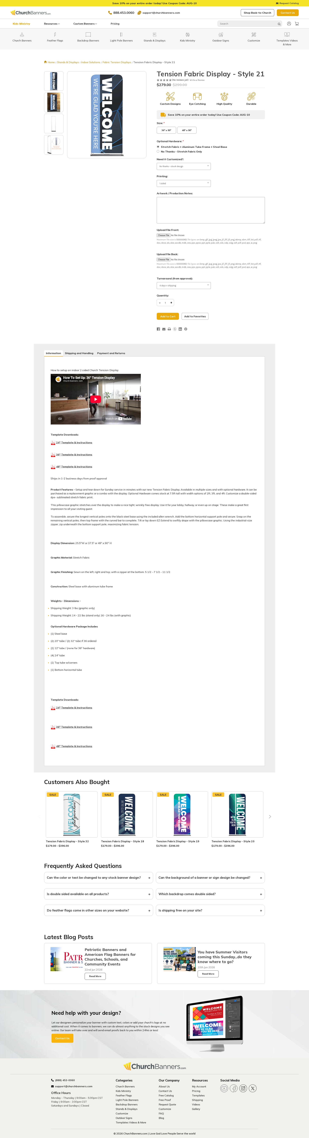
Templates (198, 1095)
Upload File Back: (167, 254)
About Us (164, 1086)
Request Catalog (289, 3)
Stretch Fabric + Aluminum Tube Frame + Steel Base (194, 146)
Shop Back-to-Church (257, 12)
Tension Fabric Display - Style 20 (232, 841)
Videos (196, 1104)
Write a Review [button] (197, 80)
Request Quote (167, 1104)
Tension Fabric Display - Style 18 (122, 841)
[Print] (169, 329)
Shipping (197, 1100)
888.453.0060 (123, 13)
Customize (122, 1113)
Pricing (115, 23)
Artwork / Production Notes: (175, 193)
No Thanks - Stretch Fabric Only (181, 151)
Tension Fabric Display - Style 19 (177, 841)
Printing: (162, 176)
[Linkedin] (180, 329)
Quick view (72, 810)
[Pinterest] (185, 329)
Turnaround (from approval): (175, 278)
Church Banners (125, 1086)
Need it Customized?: (170, 159)
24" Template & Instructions (74, 442)
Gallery (196, 1109)
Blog (161, 1118)
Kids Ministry (21, 23)
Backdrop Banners (127, 1104)
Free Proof (165, 1100)
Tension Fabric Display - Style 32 (67, 841)
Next (269, 817)
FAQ (161, 1113)
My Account (199, 1086)
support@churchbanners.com (161, 12)
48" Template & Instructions (74, 466)
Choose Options (72, 818)
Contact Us (288, 12)
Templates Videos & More (131, 1122)
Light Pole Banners (127, 1100)
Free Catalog (166, 1095)
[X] (174, 329)
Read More (95, 976)
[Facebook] (158, 329)
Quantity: (163, 295)
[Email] (163, 329)
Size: (161, 123)
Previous (40, 817)
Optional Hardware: (170, 141)
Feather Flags (124, 1095)
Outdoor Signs (124, 1118)
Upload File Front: (168, 230)
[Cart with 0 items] (297, 24)
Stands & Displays (126, 1109)
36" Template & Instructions (74, 454)
